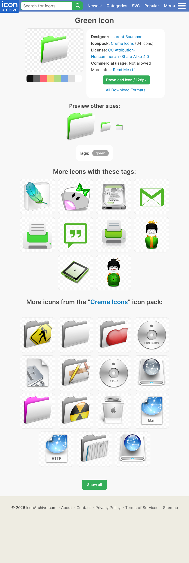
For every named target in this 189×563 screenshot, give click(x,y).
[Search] (77, 5)
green (100, 153)
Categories (116, 5)
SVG (136, 5)
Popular (152, 5)
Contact (84, 507)
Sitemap (170, 507)
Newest (95, 5)
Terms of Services (141, 507)
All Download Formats (125, 90)
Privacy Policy (108, 507)
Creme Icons (122, 43)
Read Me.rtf (124, 69)
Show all (94, 484)
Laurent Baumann (126, 36)
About (66, 507)
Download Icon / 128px (126, 80)
